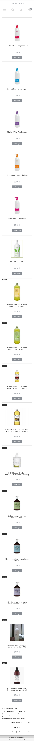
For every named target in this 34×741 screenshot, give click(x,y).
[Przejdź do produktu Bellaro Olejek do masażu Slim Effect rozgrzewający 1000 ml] (17, 417)
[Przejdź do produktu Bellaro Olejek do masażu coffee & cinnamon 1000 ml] (17, 376)
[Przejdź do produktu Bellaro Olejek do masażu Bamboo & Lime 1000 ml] (17, 335)
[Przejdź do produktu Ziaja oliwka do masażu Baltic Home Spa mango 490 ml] (17, 675)
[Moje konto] (21, 10)
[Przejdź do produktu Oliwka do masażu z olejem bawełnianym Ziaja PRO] (17, 632)
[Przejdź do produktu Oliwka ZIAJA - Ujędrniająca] (17, 76)
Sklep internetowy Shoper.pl (17, 740)
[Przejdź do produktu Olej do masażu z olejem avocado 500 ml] (17, 503)
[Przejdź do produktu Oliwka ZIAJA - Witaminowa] (17, 205)
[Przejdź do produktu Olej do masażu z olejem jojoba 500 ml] (17, 546)
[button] (4, 10)
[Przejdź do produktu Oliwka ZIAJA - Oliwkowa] (17, 249)
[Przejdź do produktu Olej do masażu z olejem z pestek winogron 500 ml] (17, 589)
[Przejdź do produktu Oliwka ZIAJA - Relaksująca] (17, 119)
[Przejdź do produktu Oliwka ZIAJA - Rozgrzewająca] (17, 33)
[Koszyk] (29, 10)
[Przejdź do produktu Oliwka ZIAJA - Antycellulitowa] (17, 162)
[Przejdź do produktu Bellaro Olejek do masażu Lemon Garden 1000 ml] (17, 292)
